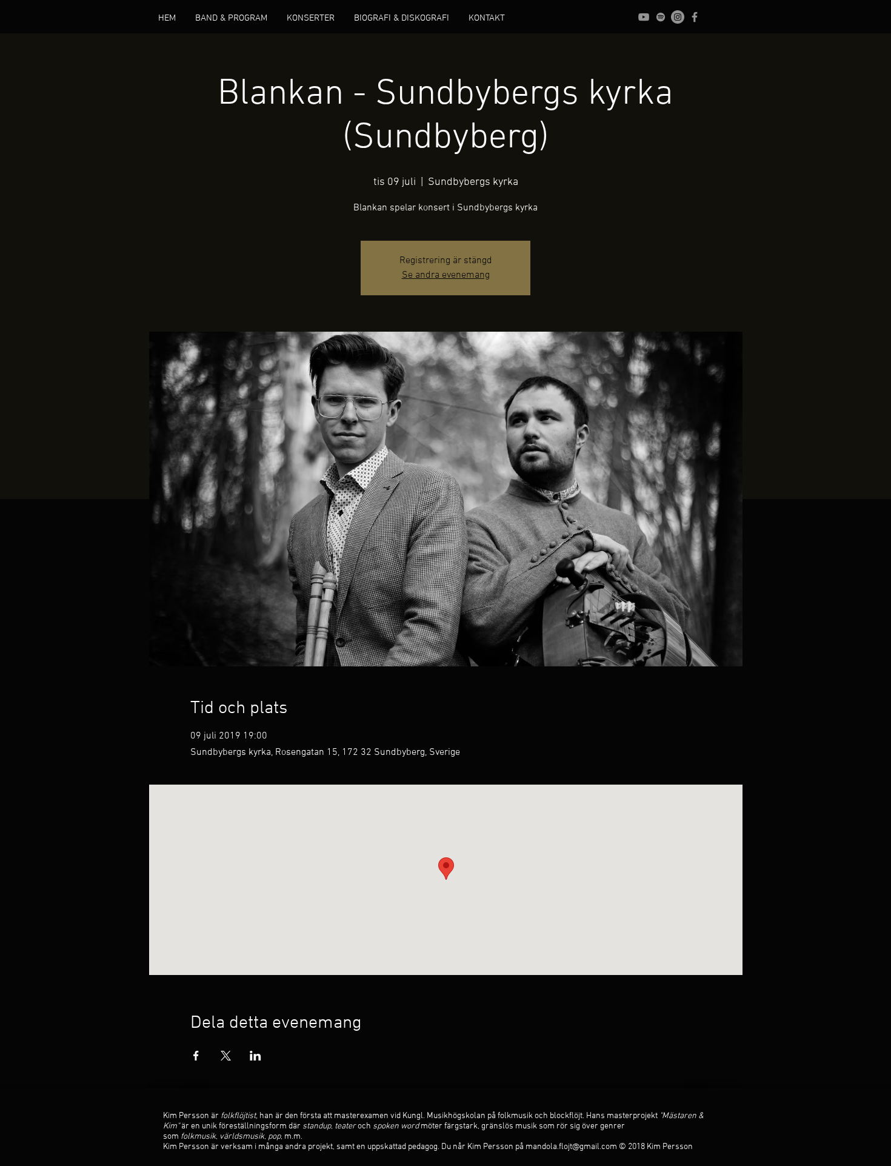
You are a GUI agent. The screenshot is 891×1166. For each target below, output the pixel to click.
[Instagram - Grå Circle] (677, 17)
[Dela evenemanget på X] (226, 1055)
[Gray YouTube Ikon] (643, 17)
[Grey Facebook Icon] (694, 17)
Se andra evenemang (446, 275)
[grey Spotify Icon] (660, 17)
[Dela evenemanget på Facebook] (196, 1055)
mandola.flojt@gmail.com (571, 1147)
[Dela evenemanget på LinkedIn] (255, 1055)
